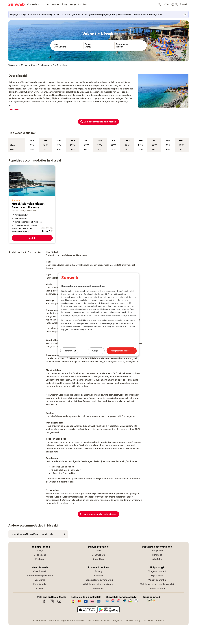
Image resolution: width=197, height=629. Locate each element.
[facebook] (44, 602)
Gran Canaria (98, 554)
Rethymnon (157, 550)
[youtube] (59, 602)
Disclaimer (98, 588)
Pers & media (40, 584)
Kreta (98, 550)
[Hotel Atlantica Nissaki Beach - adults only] (32, 204)
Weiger (95, 351)
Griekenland (40, 554)
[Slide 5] (167, 104)
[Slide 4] (165, 104)
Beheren (68, 351)
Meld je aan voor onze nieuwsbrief (157, 584)
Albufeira (157, 559)
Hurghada (157, 554)
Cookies (98, 575)
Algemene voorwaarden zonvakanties (80, 620)
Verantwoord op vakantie (40, 575)
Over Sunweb (40, 571)
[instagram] (52, 602)
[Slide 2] (161, 104)
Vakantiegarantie (157, 580)
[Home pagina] (16, 4)
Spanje (39, 550)
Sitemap (40, 588)
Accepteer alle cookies (121, 351)
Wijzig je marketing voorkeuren (98, 584)
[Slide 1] (158, 104)
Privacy (98, 571)
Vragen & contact (157, 571)
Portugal (39, 559)
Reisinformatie (157, 588)
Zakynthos (98, 559)
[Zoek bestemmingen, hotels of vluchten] (159, 4)
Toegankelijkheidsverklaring (98, 580)
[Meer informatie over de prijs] (52, 231)
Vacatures (40, 580)
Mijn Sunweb (157, 575)
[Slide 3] (163, 104)
